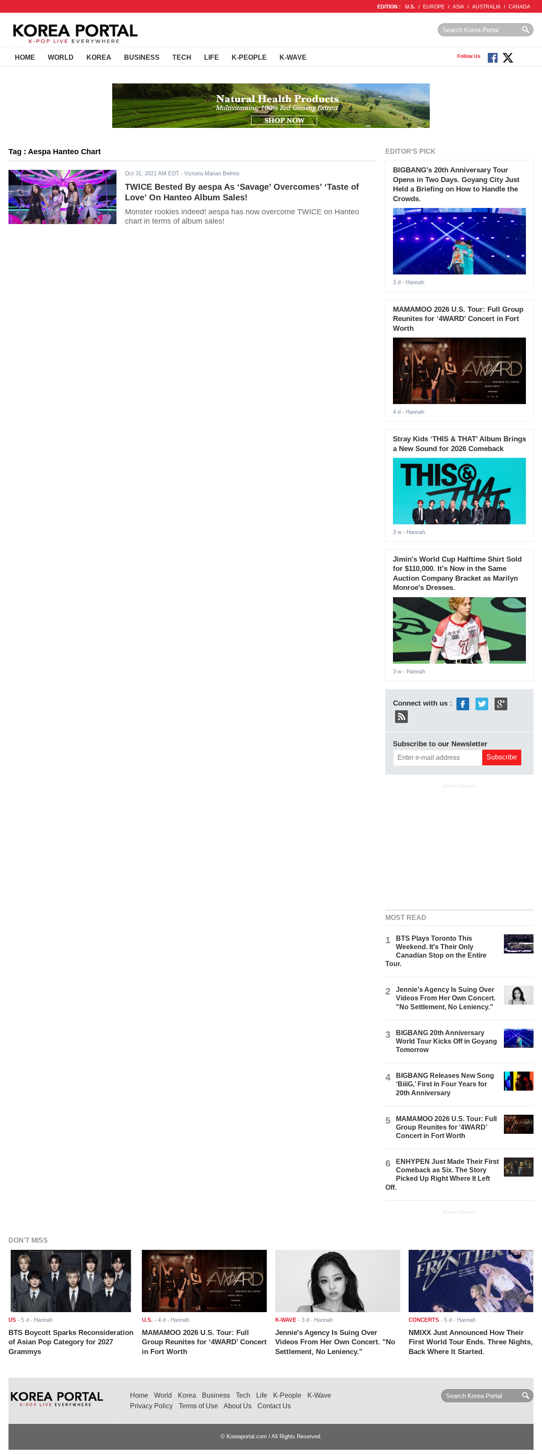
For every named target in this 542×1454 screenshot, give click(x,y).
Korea (98, 57)
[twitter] (481, 703)
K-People (249, 57)
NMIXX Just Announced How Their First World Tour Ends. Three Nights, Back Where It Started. (471, 1342)
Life (211, 57)
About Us (238, 1406)
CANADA (519, 7)
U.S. (410, 7)
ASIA (458, 7)
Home (25, 57)
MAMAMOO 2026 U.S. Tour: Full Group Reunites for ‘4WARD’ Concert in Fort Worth (458, 318)
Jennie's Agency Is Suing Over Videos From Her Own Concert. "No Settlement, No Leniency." (445, 998)
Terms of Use (198, 1406)
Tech (181, 57)
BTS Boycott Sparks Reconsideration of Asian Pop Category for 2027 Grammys (70, 1342)
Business (142, 57)
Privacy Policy (151, 1406)
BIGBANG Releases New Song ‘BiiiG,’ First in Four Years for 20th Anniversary (445, 1084)
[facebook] (462, 703)
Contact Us (274, 1406)
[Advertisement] (459, 846)
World (61, 57)
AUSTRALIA (486, 7)
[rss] (401, 716)
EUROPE (434, 7)
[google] (500, 703)
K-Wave (293, 57)
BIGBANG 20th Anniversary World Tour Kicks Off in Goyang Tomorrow (446, 1041)
